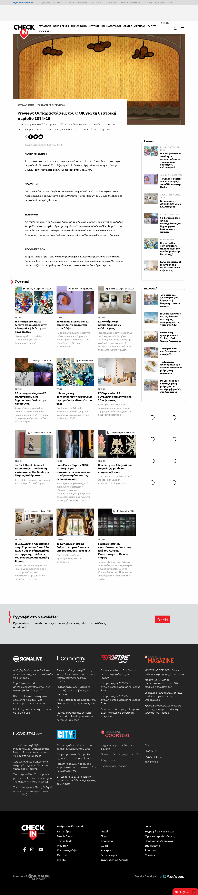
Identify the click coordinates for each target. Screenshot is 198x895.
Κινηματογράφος (67, 850)
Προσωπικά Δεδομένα (159, 841)
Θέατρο (62, 855)
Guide (104, 845)
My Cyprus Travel (164, 2)
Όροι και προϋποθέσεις (160, 836)
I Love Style (110, 2)
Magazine (135, 2)
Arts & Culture (26, 105)
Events (61, 860)
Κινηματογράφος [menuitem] (111, 26)
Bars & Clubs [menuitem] (61, 26)
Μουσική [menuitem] (94, 26)
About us (150, 850)
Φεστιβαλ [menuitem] (140, 26)
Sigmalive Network (23, 2)
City (98, 2)
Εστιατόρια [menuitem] (45, 26)
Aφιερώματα (109, 850)
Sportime (69, 2)
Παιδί (104, 831)
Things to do (64, 841)
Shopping (107, 841)
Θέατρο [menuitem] (127, 26)
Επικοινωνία (152, 845)
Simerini (57, 2)
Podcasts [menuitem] (44, 31)
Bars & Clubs (65, 836)
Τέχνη (18, 317)
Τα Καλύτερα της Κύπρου (51, 105)
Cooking (147, 2)
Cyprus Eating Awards (114, 860)
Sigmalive (45, 2)
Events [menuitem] (152, 26)
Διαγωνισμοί (109, 855)
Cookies (150, 855)
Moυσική (62, 845)
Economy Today (85, 2)
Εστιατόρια (64, 831)
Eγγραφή (162, 619)
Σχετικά (22, 281)
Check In (123, 2)
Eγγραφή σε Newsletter (159, 831)
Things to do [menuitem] (79, 26)
